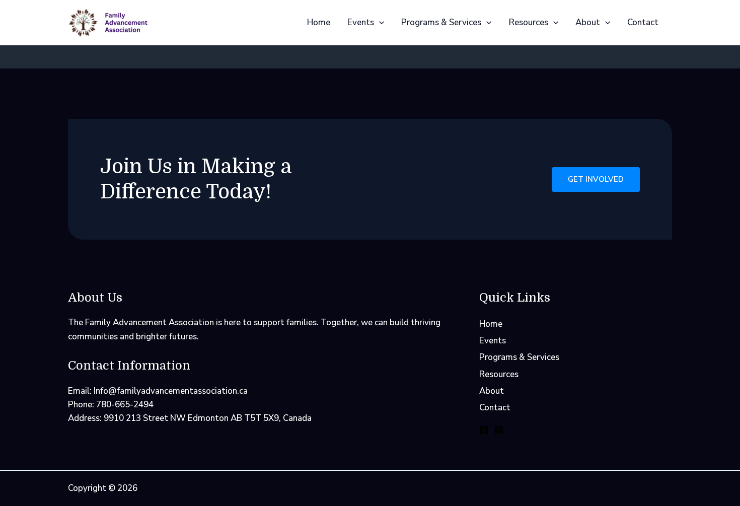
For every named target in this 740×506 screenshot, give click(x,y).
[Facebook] (483, 430)
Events (360, 22)
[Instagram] (498, 430)
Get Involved (596, 179)
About (587, 22)
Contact (642, 22)
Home (318, 22)
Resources (528, 22)
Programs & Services (441, 22)
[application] (379, 22)
